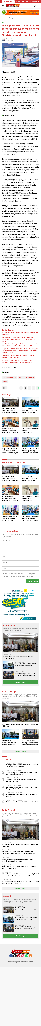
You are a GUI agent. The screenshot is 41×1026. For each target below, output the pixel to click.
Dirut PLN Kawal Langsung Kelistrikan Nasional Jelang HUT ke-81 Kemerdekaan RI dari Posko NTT (20, 345)
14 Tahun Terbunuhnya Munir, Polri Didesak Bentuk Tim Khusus (21, 780)
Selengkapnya (20, 682)
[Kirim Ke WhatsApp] (37, 388)
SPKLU (5, 381)
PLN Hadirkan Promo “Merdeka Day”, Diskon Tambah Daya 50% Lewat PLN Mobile (20, 882)
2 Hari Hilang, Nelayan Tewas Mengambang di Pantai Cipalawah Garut (22, 773)
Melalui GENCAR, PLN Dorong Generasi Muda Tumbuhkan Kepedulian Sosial (25, 674)
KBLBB (21, 377)
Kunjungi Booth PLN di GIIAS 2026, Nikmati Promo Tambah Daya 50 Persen (19, 356)
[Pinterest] (18, 956)
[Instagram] (22, 956)
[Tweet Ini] (25, 388)
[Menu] (3, 5)
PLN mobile (30, 377)
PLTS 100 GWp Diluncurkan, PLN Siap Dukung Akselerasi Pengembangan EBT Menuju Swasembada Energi (20, 339)
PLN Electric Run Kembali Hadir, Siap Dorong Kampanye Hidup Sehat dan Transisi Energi (17, 361)
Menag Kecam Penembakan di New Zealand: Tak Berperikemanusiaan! (22, 766)
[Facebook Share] (21, 388)
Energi (4, 22)
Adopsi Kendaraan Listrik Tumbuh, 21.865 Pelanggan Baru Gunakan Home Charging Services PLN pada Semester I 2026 (20, 350)
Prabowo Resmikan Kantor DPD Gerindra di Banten (21, 795)
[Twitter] (15, 956)
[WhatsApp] (26, 956)
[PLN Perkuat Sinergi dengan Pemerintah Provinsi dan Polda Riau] (10, 402)
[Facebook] (11, 956)
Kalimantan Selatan (9, 377)
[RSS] (30, 956)
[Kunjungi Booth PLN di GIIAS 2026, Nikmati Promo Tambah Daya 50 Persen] (10, 442)
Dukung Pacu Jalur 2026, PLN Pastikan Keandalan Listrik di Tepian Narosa (19, 867)
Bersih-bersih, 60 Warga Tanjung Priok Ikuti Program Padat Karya (21, 788)
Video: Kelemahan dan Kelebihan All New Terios (22, 802)
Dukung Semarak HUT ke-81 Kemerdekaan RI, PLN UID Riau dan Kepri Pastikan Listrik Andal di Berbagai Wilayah (20, 875)
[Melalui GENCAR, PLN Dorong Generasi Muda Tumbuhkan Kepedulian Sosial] (8, 675)
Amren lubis (9, 39)
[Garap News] (12, 5)
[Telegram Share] (33, 388)
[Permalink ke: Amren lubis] (3, 39)
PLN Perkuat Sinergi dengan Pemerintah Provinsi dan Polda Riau (20, 333)
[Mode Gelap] (35, 5)
